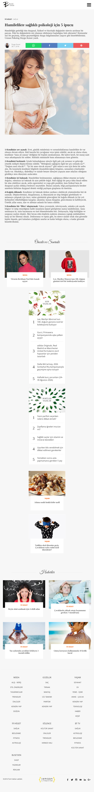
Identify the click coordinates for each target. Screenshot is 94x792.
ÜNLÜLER (16, 701)
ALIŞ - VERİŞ (16, 682)
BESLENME (16, 733)
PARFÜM (47, 701)
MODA (16, 677)
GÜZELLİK (47, 677)
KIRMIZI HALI (47, 743)
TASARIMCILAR (16, 692)
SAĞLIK (15, 19)
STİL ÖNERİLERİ (16, 687)
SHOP (16, 760)
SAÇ (47, 682)
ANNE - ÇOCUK (77, 697)
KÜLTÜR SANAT (47, 728)
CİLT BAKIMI (47, 697)
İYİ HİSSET (8, 19)
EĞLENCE (47, 723)
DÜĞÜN (16, 711)
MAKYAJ (47, 692)
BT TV (77, 723)
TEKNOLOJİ (77, 706)
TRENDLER (16, 697)
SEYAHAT (77, 682)
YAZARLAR (16, 765)
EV (78, 687)
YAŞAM (77, 677)
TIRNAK (47, 687)
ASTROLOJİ (16, 743)
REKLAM (16, 769)
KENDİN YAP (16, 706)
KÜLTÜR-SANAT (77, 747)
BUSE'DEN (16, 755)
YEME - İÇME (77, 692)
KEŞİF (77, 716)
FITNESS (16, 738)
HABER (77, 711)
